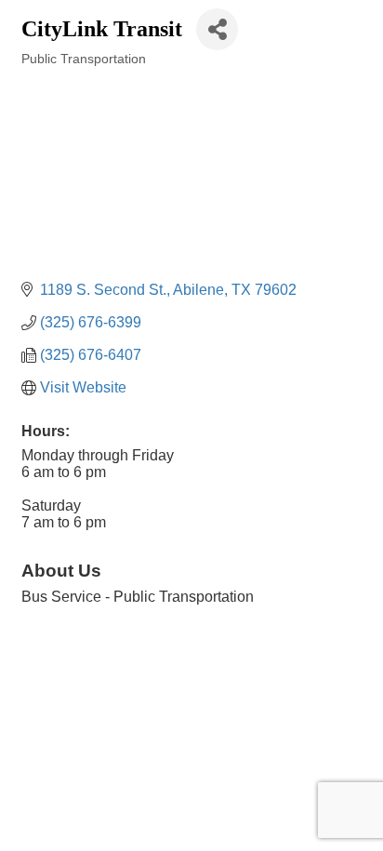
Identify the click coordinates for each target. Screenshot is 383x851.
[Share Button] (217, 29)
